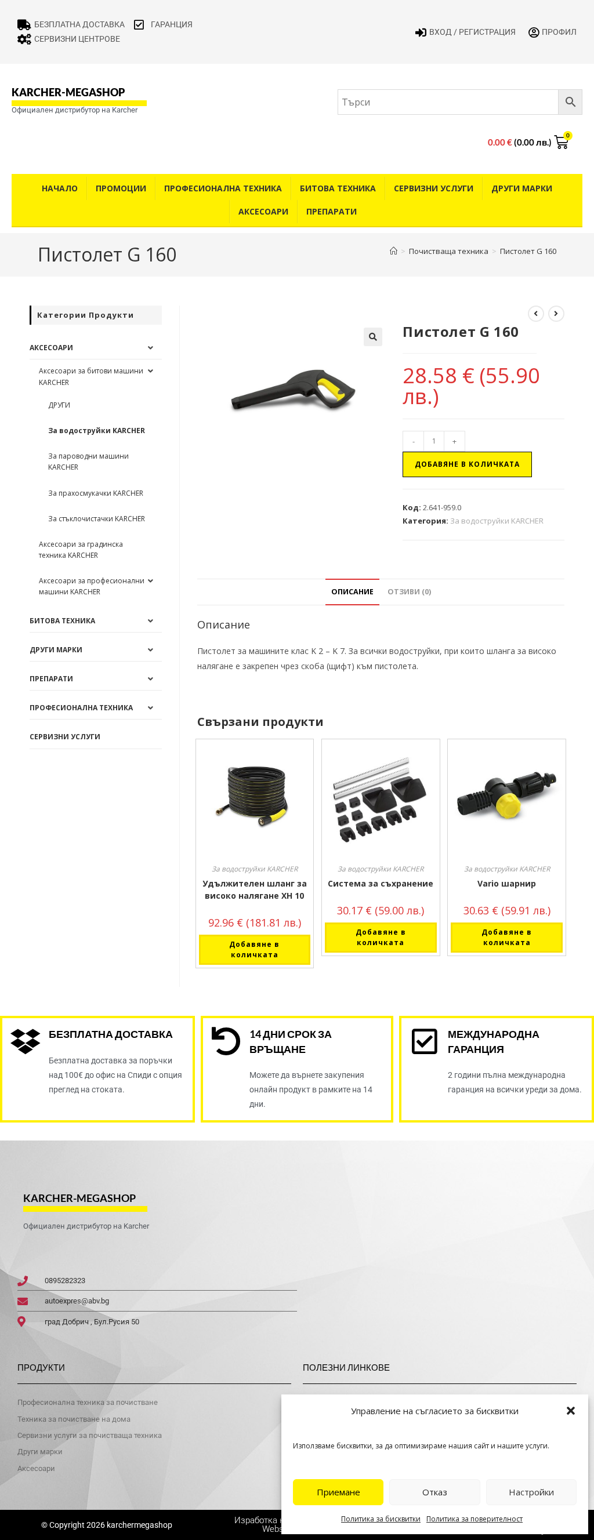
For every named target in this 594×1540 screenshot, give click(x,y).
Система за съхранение (380, 883)
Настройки (531, 1492)
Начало (60, 188)
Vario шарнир (506, 883)
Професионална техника (223, 188)
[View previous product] (536, 314)
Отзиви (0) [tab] (409, 592)
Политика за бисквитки (381, 1519)
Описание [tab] (352, 592)
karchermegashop (138, 1525)
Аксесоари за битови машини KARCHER (91, 376)
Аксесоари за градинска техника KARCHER (81, 549)
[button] (571, 1410)
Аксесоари (263, 211)
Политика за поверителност (474, 1519)
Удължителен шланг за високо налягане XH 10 (254, 889)
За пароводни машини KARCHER (88, 461)
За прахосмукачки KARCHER (95, 493)
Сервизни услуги (433, 188)
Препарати (331, 211)
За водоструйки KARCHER (497, 520)
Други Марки (521, 188)
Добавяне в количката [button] (254, 949)
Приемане (338, 1492)
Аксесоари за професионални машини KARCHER (91, 586)
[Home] (393, 251)
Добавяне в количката (467, 464)
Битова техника (338, 188)
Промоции (121, 188)
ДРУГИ (59, 405)
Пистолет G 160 (528, 251)
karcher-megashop (68, 92)
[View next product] (556, 314)
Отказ (434, 1492)
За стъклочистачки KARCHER (96, 519)
